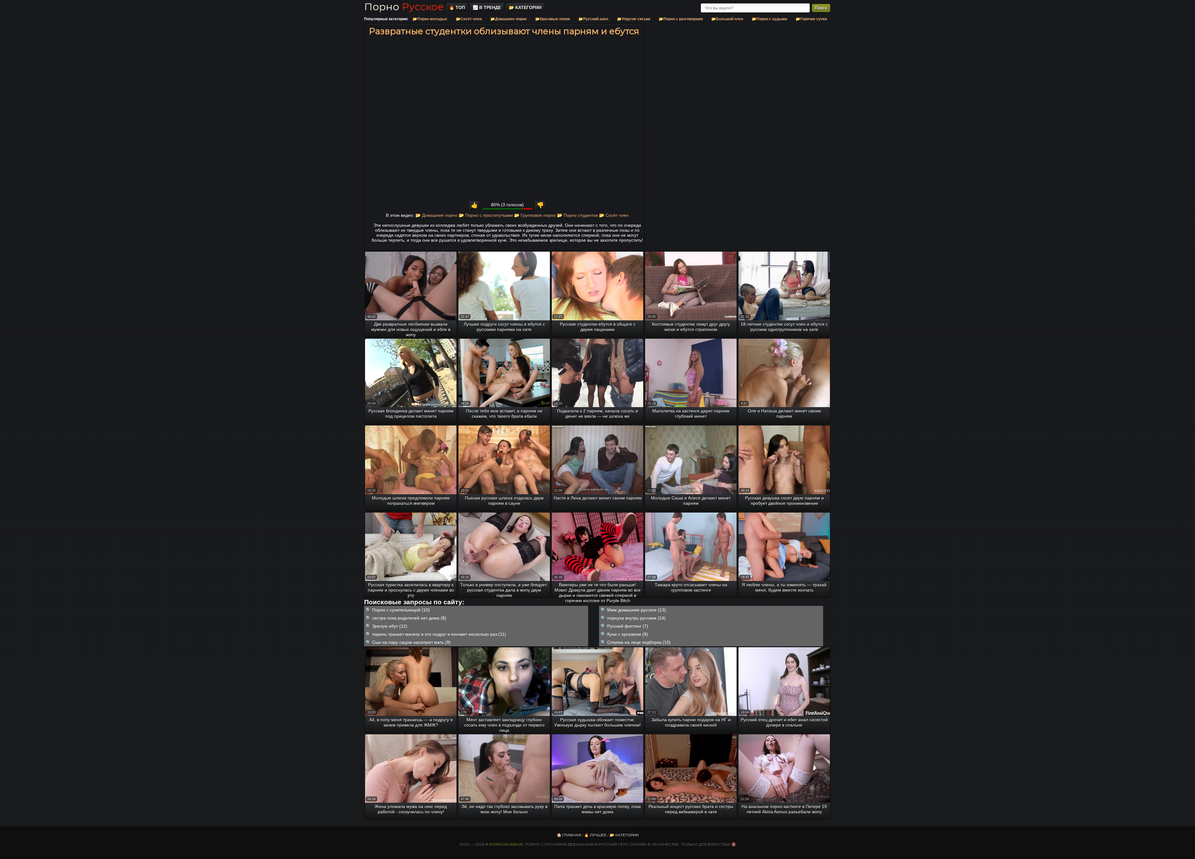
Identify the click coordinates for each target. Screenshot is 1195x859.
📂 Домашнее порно (436, 215)
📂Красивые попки (552, 19)
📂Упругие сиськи (633, 19)
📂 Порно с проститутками (486, 215)
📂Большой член (727, 19)
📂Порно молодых (430, 19)
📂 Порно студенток (577, 215)
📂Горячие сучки (811, 19)
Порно (404, 7)
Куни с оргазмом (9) (627, 634)
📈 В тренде (487, 7)
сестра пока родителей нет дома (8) (409, 617)
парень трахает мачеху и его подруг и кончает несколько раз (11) (439, 634)
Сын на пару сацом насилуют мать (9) (411, 642)
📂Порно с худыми (769, 19)
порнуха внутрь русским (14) (636, 617)
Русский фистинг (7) (627, 626)
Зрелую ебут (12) (389, 626)
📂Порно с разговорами (681, 19)
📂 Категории (525, 7)
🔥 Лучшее (595, 835)
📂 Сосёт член (614, 215)
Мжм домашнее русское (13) (636, 609)
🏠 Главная (569, 835)
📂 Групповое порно (535, 215)
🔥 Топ (457, 7)
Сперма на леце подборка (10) (639, 642)
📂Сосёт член (469, 19)
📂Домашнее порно (508, 19)
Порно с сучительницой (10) (401, 609)
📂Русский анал (593, 19)
